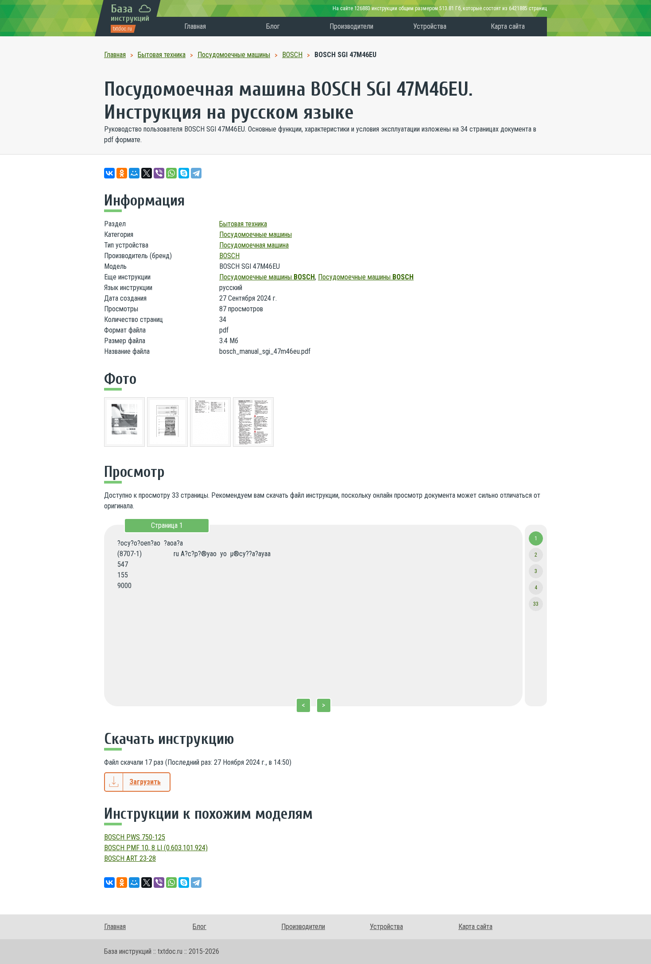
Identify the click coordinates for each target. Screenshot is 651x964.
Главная (195, 26)
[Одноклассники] (121, 173)
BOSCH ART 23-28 (130, 858)
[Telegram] (196, 173)
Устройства (429, 26)
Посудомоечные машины (255, 234)
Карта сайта (508, 26)
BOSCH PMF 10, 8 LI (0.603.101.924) (156, 848)
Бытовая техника (243, 224)
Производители (351, 26)
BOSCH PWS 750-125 (134, 837)
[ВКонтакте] (109, 173)
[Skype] (183, 173)
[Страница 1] (124, 423)
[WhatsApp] (171, 173)
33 (536, 604)
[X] (146, 173)
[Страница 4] (253, 423)
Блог (273, 26)
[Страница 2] (167, 423)
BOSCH (229, 256)
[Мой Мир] (134, 173)
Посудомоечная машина (254, 245)
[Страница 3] (210, 423)
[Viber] (159, 173)
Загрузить (145, 782)
